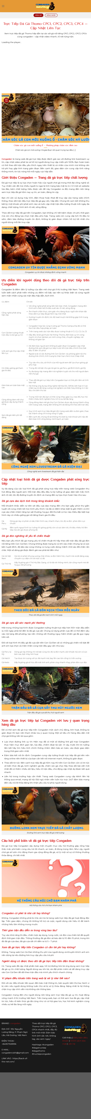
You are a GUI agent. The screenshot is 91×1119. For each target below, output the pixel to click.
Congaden (7, 159)
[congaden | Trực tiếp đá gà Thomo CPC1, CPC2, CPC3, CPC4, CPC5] (45, 6)
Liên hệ (71, 1044)
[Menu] (3, 6)
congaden (15, 1023)
